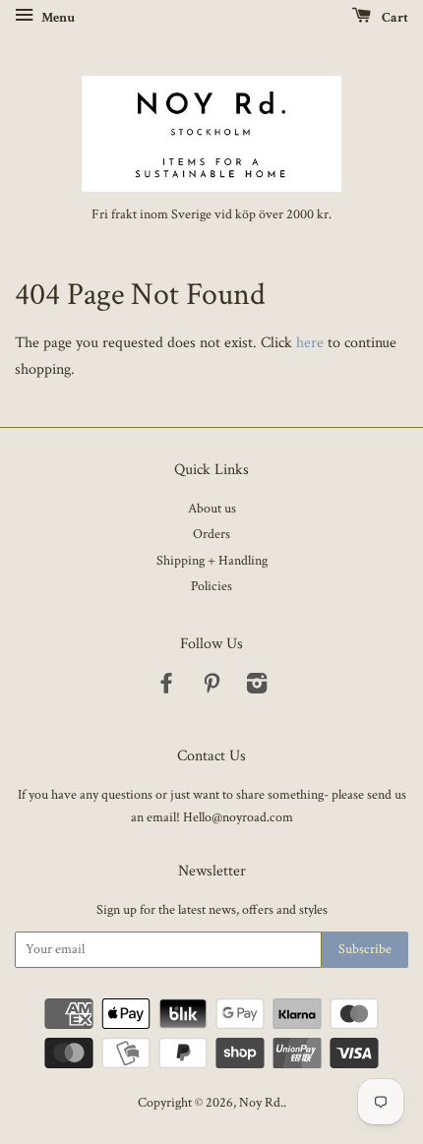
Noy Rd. (261, 1103)
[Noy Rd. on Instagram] (257, 687)
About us (212, 508)
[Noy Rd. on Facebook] (166, 687)
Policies (211, 586)
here (310, 342)
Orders (211, 534)
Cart (393, 18)
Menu (56, 18)
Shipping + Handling (212, 561)
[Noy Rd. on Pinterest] (211, 687)
